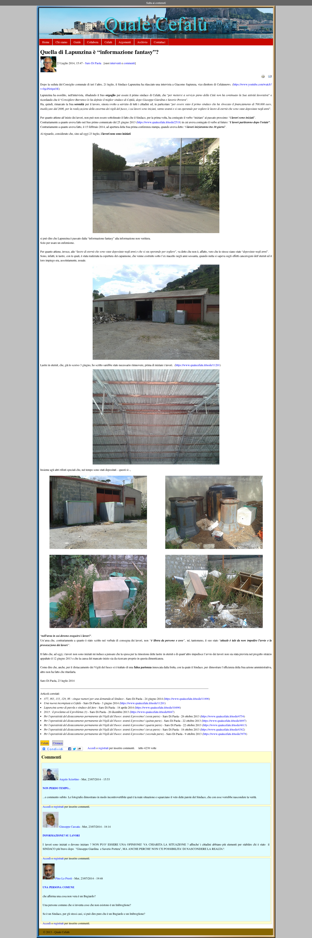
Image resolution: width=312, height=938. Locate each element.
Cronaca (57, 743)
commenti (129, 63)
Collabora (92, 42)
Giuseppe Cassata (69, 826)
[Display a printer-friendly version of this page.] (263, 76)
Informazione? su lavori (61, 835)
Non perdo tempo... (56, 788)
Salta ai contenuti (156, 3)
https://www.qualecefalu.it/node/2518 (158, 122)
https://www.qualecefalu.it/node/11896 (187, 699)
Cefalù (108, 42)
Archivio (142, 42)
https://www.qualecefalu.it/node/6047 (152, 712)
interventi (115, 63)
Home (45, 42)
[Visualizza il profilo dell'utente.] (48, 71)
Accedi (92, 748)
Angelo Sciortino (69, 779)
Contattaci (159, 42)
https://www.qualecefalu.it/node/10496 (158, 707)
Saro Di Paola (93, 63)
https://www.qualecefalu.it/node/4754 (222, 716)
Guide (77, 42)
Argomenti (124, 42)
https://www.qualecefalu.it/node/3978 (224, 734)
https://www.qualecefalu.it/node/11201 (198, 365)
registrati (103, 748)
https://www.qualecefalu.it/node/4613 (224, 725)
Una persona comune (58, 887)
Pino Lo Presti (63, 878)
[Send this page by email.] (270, 76)
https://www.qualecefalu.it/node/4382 (222, 729)
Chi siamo (61, 42)
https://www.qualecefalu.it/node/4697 (224, 720)
